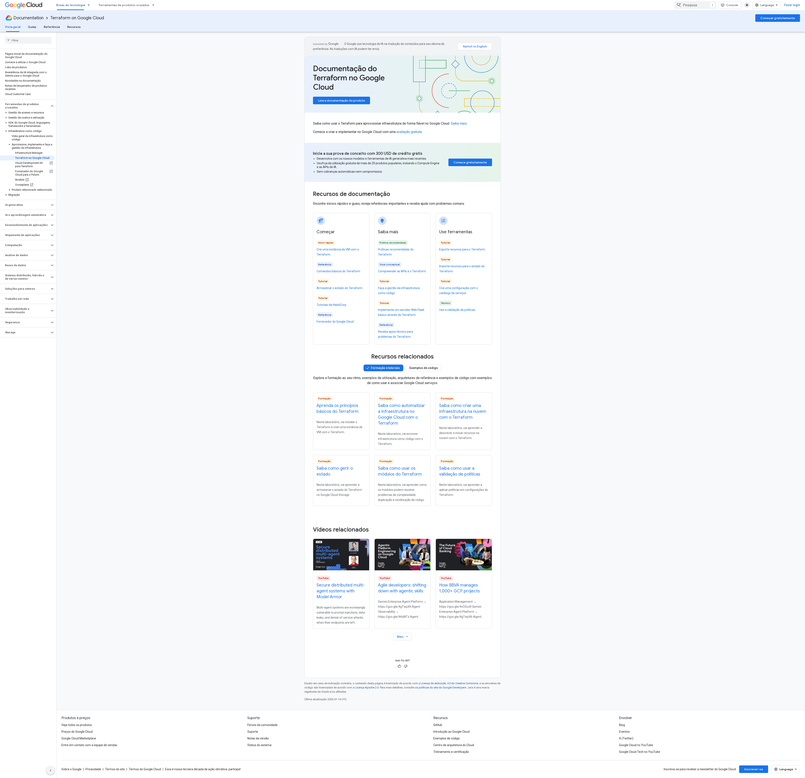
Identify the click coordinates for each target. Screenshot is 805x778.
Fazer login (792, 5)
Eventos (624, 731)
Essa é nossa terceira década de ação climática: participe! (203, 769)
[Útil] (399, 666)
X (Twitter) (626, 738)
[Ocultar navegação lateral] (50, 770)
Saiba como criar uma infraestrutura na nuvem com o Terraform (462, 411)
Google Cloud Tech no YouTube (639, 751)
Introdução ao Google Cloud (451, 731)
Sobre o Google (71, 769)
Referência (52, 27)
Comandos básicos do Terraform (338, 271)
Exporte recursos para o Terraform (462, 249)
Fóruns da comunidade (262, 725)
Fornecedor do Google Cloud (335, 321)
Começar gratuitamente (777, 18)
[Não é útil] (405, 666)
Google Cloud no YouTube (636, 745)
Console (732, 5)
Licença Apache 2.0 (367, 687)
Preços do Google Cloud (77, 731)
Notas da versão (258, 738)
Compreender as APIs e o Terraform (402, 271)
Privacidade (93, 769)
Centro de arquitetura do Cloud (453, 745)
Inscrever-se (753, 769)
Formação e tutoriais (385, 368)
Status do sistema (259, 745)
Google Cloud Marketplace (78, 738)
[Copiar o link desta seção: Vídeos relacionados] (374, 529)
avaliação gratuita (409, 132)
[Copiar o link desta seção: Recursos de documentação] (396, 194)
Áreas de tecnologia (70, 5)
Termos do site (115, 769)
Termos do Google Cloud (145, 769)
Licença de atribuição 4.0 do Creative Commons (449, 683)
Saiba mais (459, 123)
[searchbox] (28, 40)
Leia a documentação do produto (341, 100)
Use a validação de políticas (457, 309)
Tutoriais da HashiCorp (331, 304)
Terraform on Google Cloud (77, 18)
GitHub (437, 725)
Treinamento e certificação (451, 751)
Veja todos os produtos (76, 725)
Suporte (252, 731)
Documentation (28, 18)
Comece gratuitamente (470, 162)
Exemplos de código (423, 368)
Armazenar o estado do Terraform (339, 288)
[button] (25, 106)
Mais (403, 637)
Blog (622, 725)
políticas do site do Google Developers (442, 687)
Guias (32, 27)
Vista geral (12, 27)
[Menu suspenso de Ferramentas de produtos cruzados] (154, 5)
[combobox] (696, 5)
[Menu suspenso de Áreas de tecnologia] (90, 5)
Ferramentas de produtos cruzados (124, 5)
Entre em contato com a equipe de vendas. (89, 745)
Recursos (74, 27)
